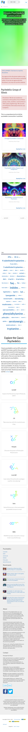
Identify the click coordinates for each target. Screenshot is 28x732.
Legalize (16, 292)
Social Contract (11, 325)
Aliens (17, 270)
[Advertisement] (14, 235)
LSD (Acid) (5, 555)
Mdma (20, 295)
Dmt (5, 279)
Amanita (22, 270)
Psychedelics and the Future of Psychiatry (14, 198)
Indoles (15, 287)
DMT (4, 553)
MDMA (14, 532)
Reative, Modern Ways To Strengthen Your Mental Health (15, 574)
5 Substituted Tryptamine (14, 267)
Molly (20, 301)
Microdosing (20, 299)
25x (10, 257)
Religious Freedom (15, 317)
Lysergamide (11, 295)
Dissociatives (21, 276)
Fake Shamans (5, 283)
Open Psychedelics (9, 310)
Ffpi (19, 283)
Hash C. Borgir (16, 726)
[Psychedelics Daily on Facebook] (5, 691)
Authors (5, 273)
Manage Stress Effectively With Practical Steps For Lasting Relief (14, 569)
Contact (22, 273)
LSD (14, 418)
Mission (15, 301)
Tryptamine (14, 328)
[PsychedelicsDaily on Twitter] (10, 691)
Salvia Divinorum (7, 562)
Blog (9, 273)
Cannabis (5, 551)
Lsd (22, 292)
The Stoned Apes (17, 719)
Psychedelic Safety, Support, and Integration (14, 168)
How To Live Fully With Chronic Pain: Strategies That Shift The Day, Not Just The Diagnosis (16, 586)
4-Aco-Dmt (14, 264)
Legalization (7, 292)
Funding (24, 283)
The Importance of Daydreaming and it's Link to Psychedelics (15, 579)
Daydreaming (5, 276)
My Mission (17, 304)
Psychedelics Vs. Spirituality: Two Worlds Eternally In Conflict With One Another (16, 592)
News (18, 307)
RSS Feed (5, 724)
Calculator (15, 273)
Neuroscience (11, 307)
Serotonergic (17, 321)
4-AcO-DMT (14, 475)
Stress (20, 325)
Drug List (11, 279)
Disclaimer (13, 276)
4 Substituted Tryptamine (14, 260)
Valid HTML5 (15, 721)
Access (12, 270)
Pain (18, 309)
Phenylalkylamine (14, 313)
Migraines (9, 301)
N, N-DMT (14, 390)
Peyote (23, 309)
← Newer (5, 218)
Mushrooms (7, 304)
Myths (24, 304)
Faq (13, 283)
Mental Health (8, 298)
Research (23, 317)
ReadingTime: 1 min (20, 149)
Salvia (5, 321)
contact (8, 371)
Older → (23, 218)
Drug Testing (20, 279)
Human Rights (5, 287)
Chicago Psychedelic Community (14, 138)
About (6, 270)
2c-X (17, 257)
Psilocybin (6, 317)
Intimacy (23, 287)
